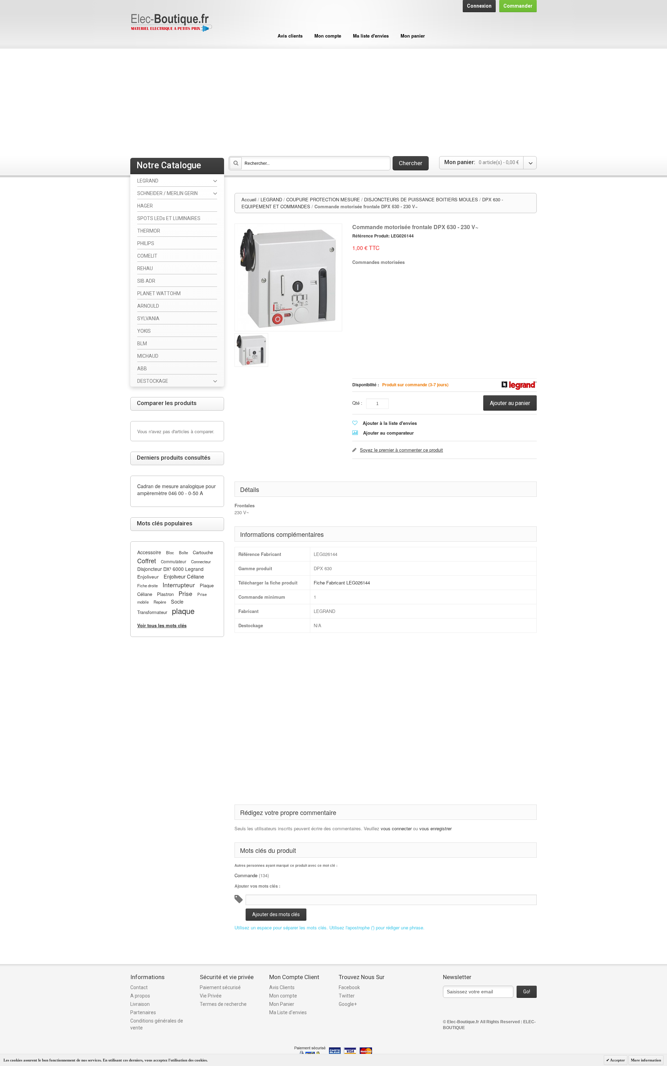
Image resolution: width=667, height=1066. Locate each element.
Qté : (357, 402)
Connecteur (201, 561)
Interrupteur (179, 584)
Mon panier (413, 35)
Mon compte (327, 35)
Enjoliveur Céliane (184, 576)
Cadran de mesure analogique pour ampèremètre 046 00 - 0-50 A (176, 489)
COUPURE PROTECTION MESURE (323, 199)
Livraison (140, 1004)
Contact (139, 987)
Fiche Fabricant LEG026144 (342, 582)
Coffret (146, 560)
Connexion (479, 6)
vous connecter (396, 828)
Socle (177, 601)
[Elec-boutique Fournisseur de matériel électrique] (171, 23)
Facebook (349, 987)
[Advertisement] (333, 101)
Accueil (248, 199)
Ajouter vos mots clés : (257, 886)
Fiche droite (147, 585)
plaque (183, 610)
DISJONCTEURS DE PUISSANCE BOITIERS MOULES (421, 199)
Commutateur (173, 561)
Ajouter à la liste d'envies (390, 423)
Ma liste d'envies (371, 35)
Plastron (165, 594)
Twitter (347, 996)
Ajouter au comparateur (388, 432)
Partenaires (143, 1012)
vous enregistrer (435, 828)
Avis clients (290, 35)
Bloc (170, 552)
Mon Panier (281, 1004)
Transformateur (152, 612)
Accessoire (149, 552)
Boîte (183, 552)
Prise (185, 593)
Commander (518, 6)
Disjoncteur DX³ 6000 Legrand (170, 568)
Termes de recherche (223, 1004)
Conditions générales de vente (156, 1024)
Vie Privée (211, 996)
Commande (245, 875)
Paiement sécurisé (220, 987)
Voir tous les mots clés (162, 625)
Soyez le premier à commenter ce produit (401, 449)
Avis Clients (282, 987)
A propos (140, 996)
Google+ (348, 1004)
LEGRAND (271, 199)
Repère (160, 602)
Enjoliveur (148, 576)
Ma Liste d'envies (288, 1012)
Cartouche (203, 552)
